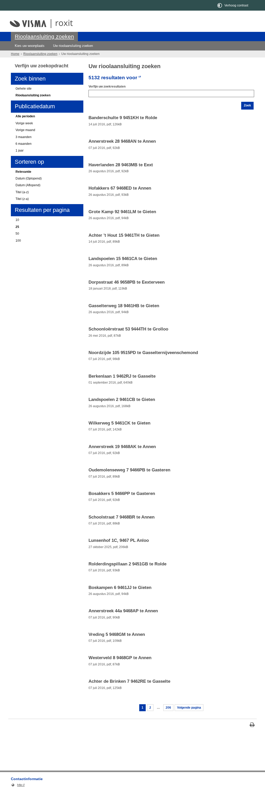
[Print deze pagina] (252, 725)
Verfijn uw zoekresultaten (107, 86)
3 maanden (24, 137)
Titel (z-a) (22, 199)
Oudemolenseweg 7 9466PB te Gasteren (129, 470)
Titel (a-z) (22, 192)
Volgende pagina (189, 707)
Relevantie (23, 172)
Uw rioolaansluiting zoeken (73, 46)
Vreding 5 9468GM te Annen (117, 634)
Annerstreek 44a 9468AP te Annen (123, 611)
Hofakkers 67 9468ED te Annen (120, 188)
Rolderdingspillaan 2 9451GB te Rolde (127, 564)
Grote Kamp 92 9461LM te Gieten (122, 212)
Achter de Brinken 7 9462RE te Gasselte (129, 681)
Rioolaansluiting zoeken (44, 36)
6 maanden (24, 144)
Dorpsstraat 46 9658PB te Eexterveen (127, 282)
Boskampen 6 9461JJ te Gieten (120, 587)
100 (18, 240)
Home (15, 54)
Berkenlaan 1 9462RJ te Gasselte (122, 376)
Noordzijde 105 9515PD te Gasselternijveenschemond (143, 352)
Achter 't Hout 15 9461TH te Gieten (124, 235)
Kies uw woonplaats (30, 46)
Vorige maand (25, 130)
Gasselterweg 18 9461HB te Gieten (124, 306)
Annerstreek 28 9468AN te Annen (122, 141)
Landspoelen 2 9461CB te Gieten (122, 399)
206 (168, 707)
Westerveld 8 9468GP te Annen (120, 658)
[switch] (233, 5)
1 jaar (20, 150)
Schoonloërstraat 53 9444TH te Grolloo (128, 329)
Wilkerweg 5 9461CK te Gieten (119, 423)
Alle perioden (25, 116)
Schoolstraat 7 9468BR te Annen (121, 517)
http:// (18, 785)
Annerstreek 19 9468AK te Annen (122, 446)
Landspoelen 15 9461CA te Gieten (123, 258)
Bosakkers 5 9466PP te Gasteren (122, 493)
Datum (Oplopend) (29, 178)
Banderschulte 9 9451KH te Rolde (123, 118)
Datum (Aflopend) (28, 185)
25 (17, 227)
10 (17, 220)
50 (17, 233)
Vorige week (24, 123)
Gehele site (24, 88)
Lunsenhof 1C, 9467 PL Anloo (119, 540)
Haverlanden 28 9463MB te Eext (121, 165)
